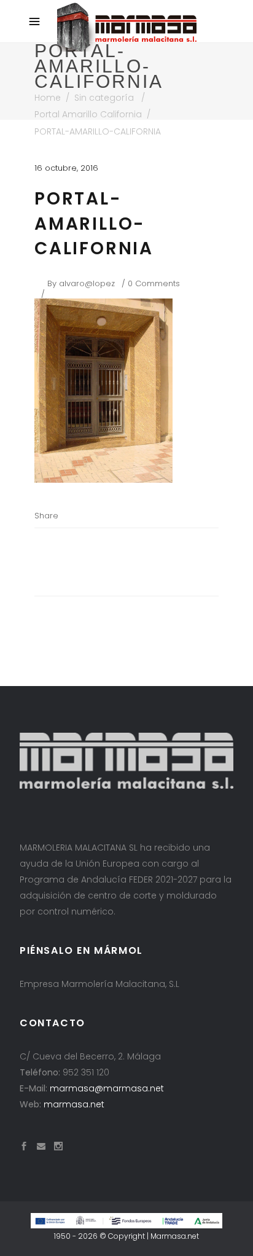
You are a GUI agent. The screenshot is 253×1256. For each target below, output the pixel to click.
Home (47, 98)
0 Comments (154, 283)
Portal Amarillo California (88, 114)
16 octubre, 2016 (66, 168)
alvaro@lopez (87, 283)
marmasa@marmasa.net (107, 1088)
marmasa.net (74, 1104)
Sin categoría (104, 98)
